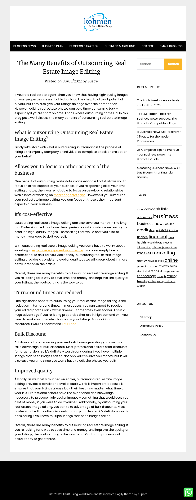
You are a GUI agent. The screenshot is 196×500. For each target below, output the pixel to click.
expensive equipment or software (57, 250)
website (169, 281)
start (147, 271)
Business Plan (53, 46)
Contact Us (148, 334)
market (144, 253)
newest (152, 261)
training (172, 276)
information (144, 247)
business (165, 216)
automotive (144, 217)
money (142, 261)
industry (167, 242)
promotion (152, 266)
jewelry (166, 247)
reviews (164, 266)
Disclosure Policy (151, 326)
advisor (149, 209)
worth (141, 286)
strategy (165, 271)
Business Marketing (120, 46)
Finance (148, 46)
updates (150, 281)
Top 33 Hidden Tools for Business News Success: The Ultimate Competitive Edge (157, 118)
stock (155, 271)
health (141, 242)
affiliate (161, 208)
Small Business (171, 46)
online (171, 260)
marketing (163, 253)
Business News (24, 46)
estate (163, 230)
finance (142, 237)
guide (171, 237)
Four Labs (69, 324)
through (161, 276)
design (153, 230)
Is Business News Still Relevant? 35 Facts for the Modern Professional (159, 136)
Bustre (93, 81)
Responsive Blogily (111, 494)
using (160, 281)
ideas (158, 242)
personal (141, 266)
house (150, 242)
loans (174, 247)
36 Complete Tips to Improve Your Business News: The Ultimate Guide (158, 154)
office (161, 260)
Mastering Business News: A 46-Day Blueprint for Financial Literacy (159, 172)
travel (141, 281)
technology (146, 276)
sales (173, 266)
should (140, 271)
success (175, 271)
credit (142, 230)
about (140, 209)
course (169, 224)
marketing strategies (69, 195)
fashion (173, 230)
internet (157, 247)
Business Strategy (84, 46)
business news (150, 223)
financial (158, 237)
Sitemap (146, 317)
